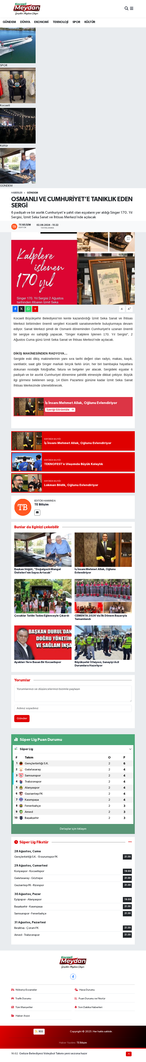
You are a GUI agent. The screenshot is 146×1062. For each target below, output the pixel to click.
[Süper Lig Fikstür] (130, 842)
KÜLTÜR (89, 22)
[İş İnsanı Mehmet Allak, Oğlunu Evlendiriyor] (103, 549)
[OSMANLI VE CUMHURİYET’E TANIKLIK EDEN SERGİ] (73, 268)
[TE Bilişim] (22, 507)
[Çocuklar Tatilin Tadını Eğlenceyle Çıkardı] (43, 595)
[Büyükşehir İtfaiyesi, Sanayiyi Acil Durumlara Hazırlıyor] (103, 642)
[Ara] (126, 8)
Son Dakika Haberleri (90, 1007)
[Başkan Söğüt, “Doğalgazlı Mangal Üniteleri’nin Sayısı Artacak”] (43, 549)
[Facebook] (73, 977)
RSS (40, 1031)
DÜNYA (25, 22)
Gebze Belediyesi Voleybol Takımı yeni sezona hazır (53, 1053)
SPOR (76, 22)
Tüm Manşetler (24, 1007)
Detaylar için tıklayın (73, 828)
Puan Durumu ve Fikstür (92, 998)
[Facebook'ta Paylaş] (15, 309)
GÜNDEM (9, 22)
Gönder (22, 718)
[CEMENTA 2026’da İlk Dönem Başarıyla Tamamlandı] (103, 595)
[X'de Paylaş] (22, 309)
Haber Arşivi (23, 1015)
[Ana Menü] (131, 8)
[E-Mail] (37, 513)
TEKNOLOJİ (60, 22)
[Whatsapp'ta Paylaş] (28, 309)
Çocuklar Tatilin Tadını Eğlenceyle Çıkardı (41, 615)
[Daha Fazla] (35, 309)
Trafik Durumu (23, 998)
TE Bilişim (41, 504)
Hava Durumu (87, 989)
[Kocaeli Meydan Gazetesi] (27, 9)
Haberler (16, 193)
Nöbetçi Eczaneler (26, 989)
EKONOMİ (41, 22)
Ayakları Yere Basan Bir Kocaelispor (37, 662)
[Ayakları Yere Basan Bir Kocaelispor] (43, 642)
